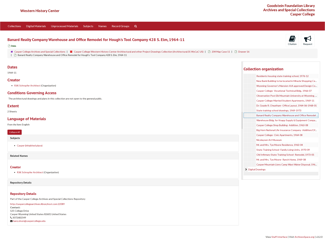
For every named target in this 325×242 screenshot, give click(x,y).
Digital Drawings (257, 169)
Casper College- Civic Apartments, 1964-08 (279, 135)
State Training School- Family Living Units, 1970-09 (283, 149)
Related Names (19, 156)
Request (307, 44)
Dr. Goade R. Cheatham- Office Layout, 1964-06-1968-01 (286, 105)
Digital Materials (36, 26)
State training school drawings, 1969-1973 (278, 110)
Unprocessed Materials (64, 26)
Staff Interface (279, 236)
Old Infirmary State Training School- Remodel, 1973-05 (285, 154)
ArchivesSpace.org (304, 236)
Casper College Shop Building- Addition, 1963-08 (282, 125)
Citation (292, 44)
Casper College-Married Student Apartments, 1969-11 (285, 100)
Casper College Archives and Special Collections (39, 51)
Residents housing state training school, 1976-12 (282, 76)
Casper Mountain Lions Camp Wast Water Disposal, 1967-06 (288, 164)
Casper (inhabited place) (29, 145)
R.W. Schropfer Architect (27, 85)
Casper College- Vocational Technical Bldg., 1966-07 (284, 90)
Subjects (88, 26)
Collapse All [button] (14, 132)
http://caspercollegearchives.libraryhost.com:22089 (37, 204)
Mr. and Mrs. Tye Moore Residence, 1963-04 (279, 144)
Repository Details (20, 182)
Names (102, 26)
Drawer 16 (243, 51)
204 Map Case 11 (221, 51)
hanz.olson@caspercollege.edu (29, 220)
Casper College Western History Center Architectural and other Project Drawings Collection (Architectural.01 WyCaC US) (138, 51)
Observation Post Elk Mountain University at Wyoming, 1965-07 (290, 95)
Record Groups (120, 26)
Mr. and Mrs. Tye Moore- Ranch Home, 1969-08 (281, 159)
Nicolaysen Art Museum (269, 139)
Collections (14, 26)
